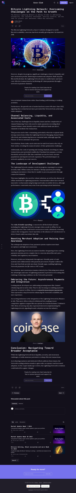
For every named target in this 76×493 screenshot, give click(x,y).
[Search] (54, 2)
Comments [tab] (14, 403)
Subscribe (63, 2)
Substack (30, 490)
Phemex (40, 220)
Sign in (71, 2)
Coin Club (21, 430)
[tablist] (17, 403)
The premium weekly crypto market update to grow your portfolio (28, 428)
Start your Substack (34, 486)
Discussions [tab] (22, 422)
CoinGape (40, 343)
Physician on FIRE (23, 454)
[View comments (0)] (16, 26)
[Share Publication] (57, 2)
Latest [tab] (16, 422)
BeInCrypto (40, 69)
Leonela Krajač (18, 21)
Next (60, 393)
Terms (40, 482)
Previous (16, 393)
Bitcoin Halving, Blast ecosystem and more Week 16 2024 (30, 448)
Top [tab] (13, 422)
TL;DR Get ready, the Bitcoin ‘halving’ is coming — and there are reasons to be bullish (31, 451)
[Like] (12, 26)
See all (14, 460)
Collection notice (47, 482)
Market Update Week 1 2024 (21, 426)
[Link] (9, 117)
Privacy (36, 482)
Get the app (45, 486)
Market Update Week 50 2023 (22, 437)
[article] (38, 429)
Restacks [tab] (21, 403)
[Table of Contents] (2, 246)
